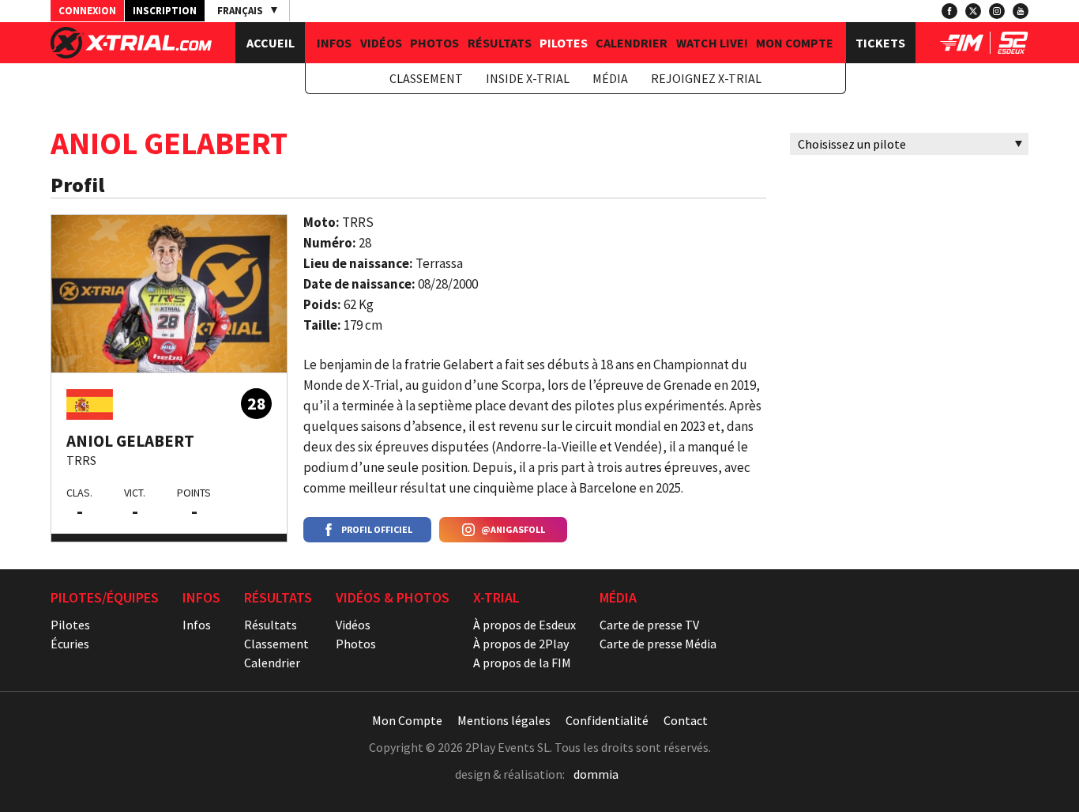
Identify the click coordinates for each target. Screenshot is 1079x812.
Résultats (500, 43)
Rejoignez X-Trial (706, 78)
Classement (426, 78)
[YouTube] (1020, 11)
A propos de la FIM (522, 662)
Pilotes (564, 43)
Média (610, 78)
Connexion (87, 10)
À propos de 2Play (521, 643)
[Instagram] (997, 11)
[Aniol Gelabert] (169, 293)
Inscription (165, 10)
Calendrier (631, 43)
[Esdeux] (1013, 49)
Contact (686, 720)
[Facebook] (949, 11)
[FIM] (961, 49)
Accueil (270, 43)
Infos (334, 43)
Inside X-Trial (528, 78)
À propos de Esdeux (524, 625)
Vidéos (381, 43)
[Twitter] (973, 11)
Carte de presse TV (649, 625)
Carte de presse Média (658, 643)
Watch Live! (712, 43)
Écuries (70, 643)
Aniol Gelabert (130, 440)
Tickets (880, 43)
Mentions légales (504, 720)
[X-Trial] (131, 54)
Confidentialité (607, 720)
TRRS (81, 460)
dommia (595, 774)
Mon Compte (794, 43)
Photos (434, 43)
